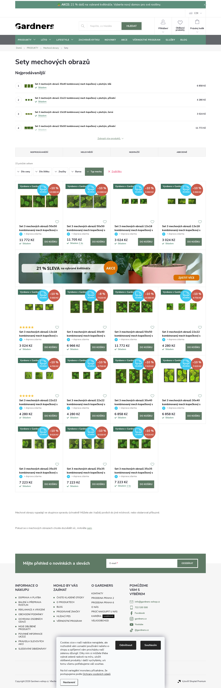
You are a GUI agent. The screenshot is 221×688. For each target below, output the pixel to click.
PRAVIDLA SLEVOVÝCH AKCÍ (31, 643)
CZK (196, 13)
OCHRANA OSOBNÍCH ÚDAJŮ (30, 620)
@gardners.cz (142, 630)
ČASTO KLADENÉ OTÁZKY (70, 597)
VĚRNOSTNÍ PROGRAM (69, 621)
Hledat (132, 26)
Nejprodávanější (39, 152)
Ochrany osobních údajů (96, 674)
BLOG (60, 607)
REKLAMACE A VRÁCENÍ (31, 609)
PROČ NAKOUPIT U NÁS (104, 611)
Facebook (140, 613)
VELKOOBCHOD (100, 620)
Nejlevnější (87, 152)
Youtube (139, 624)
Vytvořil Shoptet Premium (194, 681)
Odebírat (187, 563)
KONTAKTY (97, 593)
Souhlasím (150, 645)
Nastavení (69, 682)
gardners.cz (141, 618)
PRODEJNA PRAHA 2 (102, 598)
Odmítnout (125, 645)
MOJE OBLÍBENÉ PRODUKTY (27, 628)
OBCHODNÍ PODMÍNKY (30, 614)
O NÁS (95, 607)
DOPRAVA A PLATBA (29, 597)
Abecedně (182, 152)
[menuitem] (26, 40)
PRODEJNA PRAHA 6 (102, 602)
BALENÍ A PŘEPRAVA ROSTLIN (29, 604)
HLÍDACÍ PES (64, 616)
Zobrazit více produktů (109, 138)
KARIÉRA (96, 616)
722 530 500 (141, 607)
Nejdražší (134, 152)
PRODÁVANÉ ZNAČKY (68, 611)
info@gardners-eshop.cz (147, 601)
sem (89, 528)
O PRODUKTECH (65, 602)
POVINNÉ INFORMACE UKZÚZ (30, 635)
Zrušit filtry (117, 171)
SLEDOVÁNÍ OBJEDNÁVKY (32, 648)
